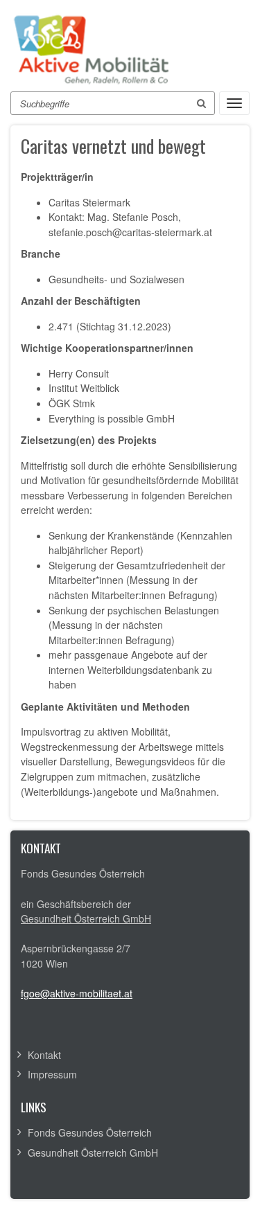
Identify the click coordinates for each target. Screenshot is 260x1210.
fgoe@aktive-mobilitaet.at (76, 993)
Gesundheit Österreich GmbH (86, 918)
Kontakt (44, 1055)
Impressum (52, 1074)
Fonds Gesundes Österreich (90, 1132)
